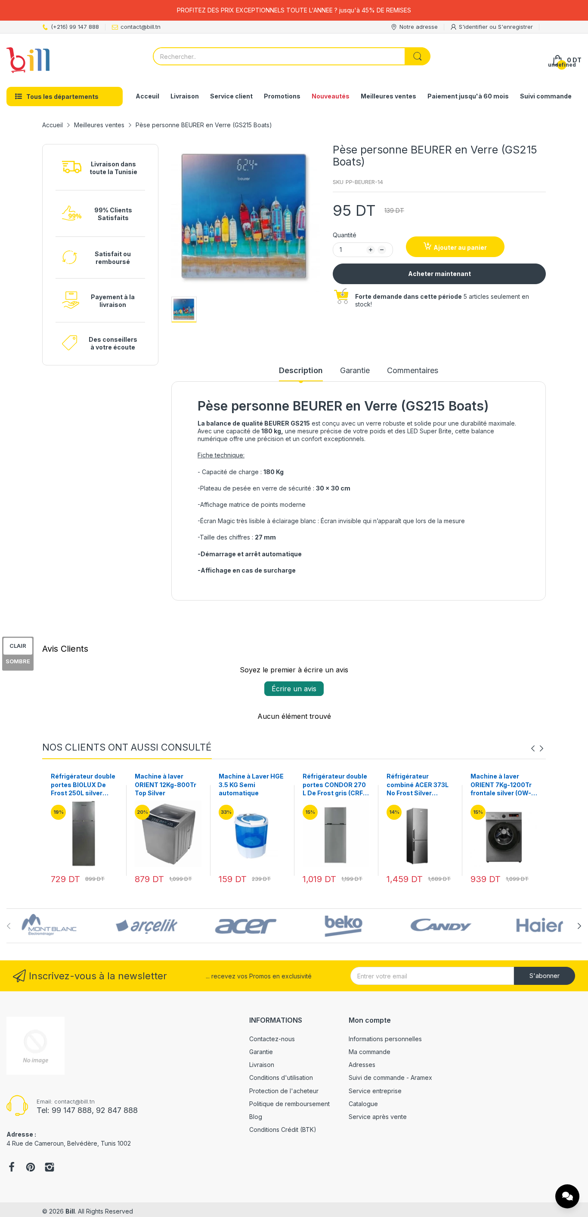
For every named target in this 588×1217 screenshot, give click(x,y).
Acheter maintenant (439, 273)
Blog (255, 1116)
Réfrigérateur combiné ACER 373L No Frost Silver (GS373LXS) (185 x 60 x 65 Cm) (334, 785)
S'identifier (474, 26)
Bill (70, 1211)
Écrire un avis (294, 688)
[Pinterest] (30, 1168)
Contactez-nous (272, 1038)
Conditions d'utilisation (281, 1077)
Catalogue (363, 1103)
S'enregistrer (515, 26)
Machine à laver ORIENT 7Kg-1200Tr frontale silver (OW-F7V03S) (417, 785)
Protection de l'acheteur (284, 1090)
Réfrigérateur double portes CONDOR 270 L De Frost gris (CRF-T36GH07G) (251, 785)
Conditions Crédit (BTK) (282, 1129)
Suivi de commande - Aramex (390, 1077)
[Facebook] (11, 1168)
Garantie (261, 1051)
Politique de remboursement (289, 1103)
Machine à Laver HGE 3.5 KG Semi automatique (167, 785)
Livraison (261, 1064)
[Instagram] (49, 1168)
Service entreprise (375, 1090)
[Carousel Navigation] (537, 748)
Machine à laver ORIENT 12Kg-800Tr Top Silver (81, 785)
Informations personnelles (385, 1038)
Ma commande (369, 1051)
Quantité (344, 235)
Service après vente (378, 1116)
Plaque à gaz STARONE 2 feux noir (502, 780)
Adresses (362, 1064)
